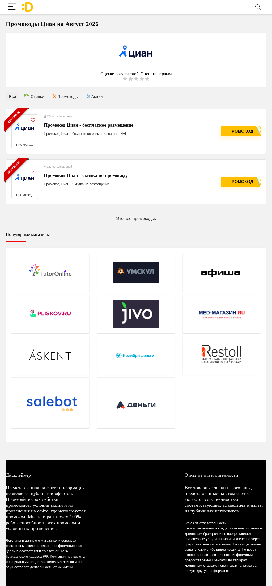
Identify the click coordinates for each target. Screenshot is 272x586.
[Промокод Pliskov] (50, 314)
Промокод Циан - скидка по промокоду (86, 175)
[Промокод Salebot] (50, 402)
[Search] (258, 7)
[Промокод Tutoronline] (50, 272)
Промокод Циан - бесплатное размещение (88, 125)
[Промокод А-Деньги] (136, 402)
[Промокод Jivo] (136, 314)
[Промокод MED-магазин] (222, 314)
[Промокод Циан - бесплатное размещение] (25, 128)
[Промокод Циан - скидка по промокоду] (25, 178)
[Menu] (12, 7)
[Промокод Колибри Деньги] (136, 355)
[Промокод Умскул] (136, 272)
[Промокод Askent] (50, 355)
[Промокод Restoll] (222, 355)
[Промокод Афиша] (222, 272)
